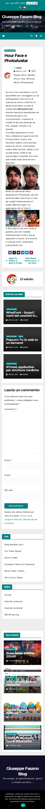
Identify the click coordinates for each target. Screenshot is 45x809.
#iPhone (30, 78)
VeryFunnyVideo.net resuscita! (21, 683)
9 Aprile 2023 (15, 717)
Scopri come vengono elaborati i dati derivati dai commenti (20, 519)
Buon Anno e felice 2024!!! (20, 654)
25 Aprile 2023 (15, 689)
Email (7, 475)
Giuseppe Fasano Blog (21, 16)
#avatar (31, 75)
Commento (10, 409)
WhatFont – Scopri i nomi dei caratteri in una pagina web (20, 316)
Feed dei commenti (13, 608)
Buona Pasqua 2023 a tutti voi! (22, 711)
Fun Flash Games (12, 551)
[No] (42, 800)
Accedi (7, 595)
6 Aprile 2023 (15, 746)
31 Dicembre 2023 (17, 661)
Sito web (8, 490)
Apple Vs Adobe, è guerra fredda (15, 260)
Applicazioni (10, 50)
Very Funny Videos (13, 577)
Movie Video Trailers (14, 571)
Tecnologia (11, 734)
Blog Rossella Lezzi (13, 544)
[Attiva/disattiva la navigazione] (41, 36)
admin (19, 68)
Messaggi (10, 649)
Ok (23, 805)
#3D (33, 71)
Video (21, 336)
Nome (8, 460)
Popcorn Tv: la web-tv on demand (22, 341)
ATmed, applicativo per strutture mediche (22, 368)
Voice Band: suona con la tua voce (30, 260)
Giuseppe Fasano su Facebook (19, 564)
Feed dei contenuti (13, 601)
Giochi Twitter (11, 557)
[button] (31, 36)
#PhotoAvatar (27, 82)
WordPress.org (11, 614)
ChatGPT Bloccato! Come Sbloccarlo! (20, 739)
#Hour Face (19, 78)
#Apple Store (20, 75)
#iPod (16, 82)
